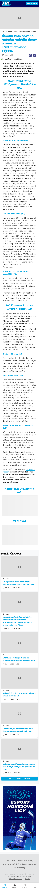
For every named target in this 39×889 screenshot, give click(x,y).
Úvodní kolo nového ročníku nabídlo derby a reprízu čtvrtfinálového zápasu (25, 31)
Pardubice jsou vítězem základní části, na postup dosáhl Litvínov (18, 730)
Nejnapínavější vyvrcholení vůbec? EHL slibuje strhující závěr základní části (19, 766)
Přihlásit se (32, 3)
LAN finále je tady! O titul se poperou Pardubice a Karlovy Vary (19, 659)
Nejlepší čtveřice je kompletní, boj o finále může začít (19, 694)
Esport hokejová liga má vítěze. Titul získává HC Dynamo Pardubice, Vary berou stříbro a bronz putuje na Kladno (17, 621)
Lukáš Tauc (18, 59)
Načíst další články (19, 779)
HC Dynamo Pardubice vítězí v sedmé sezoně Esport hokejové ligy (19, 583)
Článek (9, 31)
